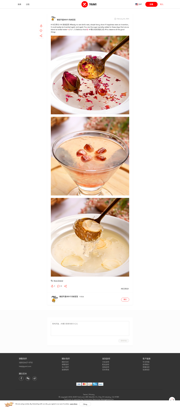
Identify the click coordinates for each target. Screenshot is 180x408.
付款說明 (105, 362)
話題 (28, 4)
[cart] (172, 400)
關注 (125, 299)
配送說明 (105, 364)
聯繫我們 (65, 364)
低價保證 (146, 370)
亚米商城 (105, 370)
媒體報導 (65, 370)
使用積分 (146, 364)
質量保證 (146, 367)
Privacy (92, 394)
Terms (85, 394)
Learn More (73, 404)
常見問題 (146, 362)
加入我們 (65, 367)
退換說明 (105, 367)
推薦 (19, 4)
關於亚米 (65, 362)
